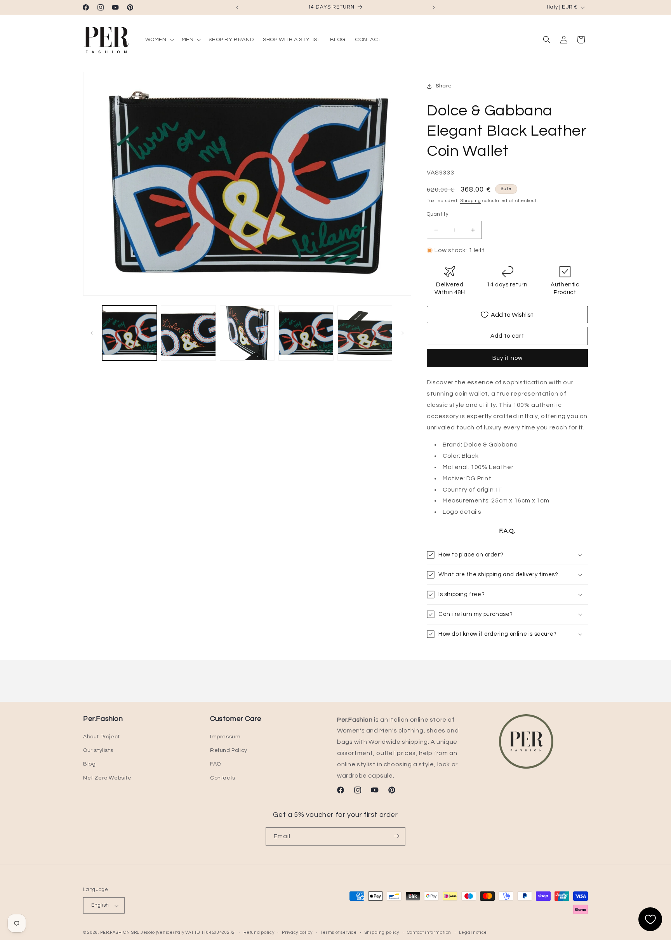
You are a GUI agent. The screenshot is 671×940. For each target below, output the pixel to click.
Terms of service (338, 932)
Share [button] (444, 86)
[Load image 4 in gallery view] (305, 332)
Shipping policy (382, 932)
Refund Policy (228, 750)
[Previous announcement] (237, 7)
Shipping (470, 200)
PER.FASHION (115, 933)
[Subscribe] (396, 836)
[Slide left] (91, 333)
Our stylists (98, 750)
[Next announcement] (433, 7)
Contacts (222, 778)
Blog (89, 764)
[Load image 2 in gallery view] (188, 332)
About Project (101, 736)
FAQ (215, 764)
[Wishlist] (650, 919)
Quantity (437, 214)
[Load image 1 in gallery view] (129, 332)
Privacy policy (297, 932)
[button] (159, 39)
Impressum (225, 736)
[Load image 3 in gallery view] (247, 332)
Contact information (429, 932)
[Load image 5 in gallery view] (364, 332)
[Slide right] (402, 333)
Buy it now (507, 358)
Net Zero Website (107, 778)
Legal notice (473, 932)
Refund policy (258, 932)
